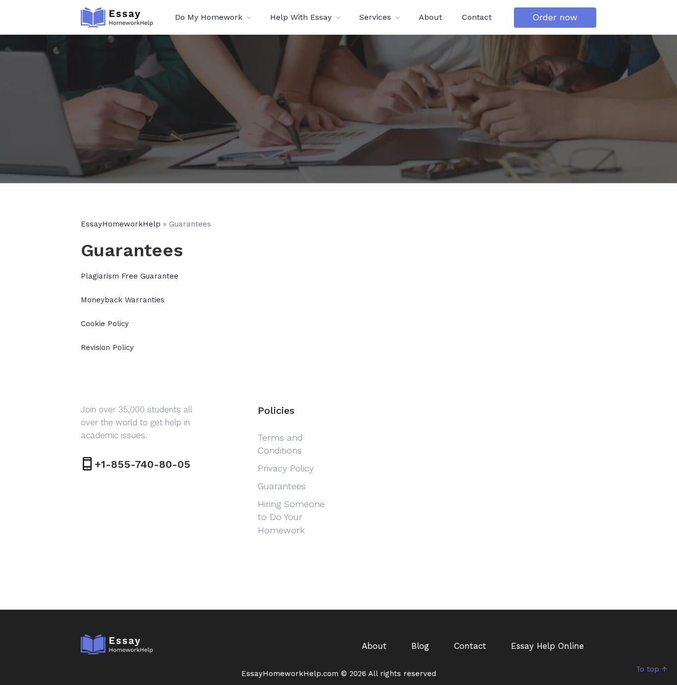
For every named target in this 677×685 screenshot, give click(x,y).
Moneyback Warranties (123, 299)
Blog (420, 646)
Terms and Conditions (280, 444)
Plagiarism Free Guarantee (129, 276)
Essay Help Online (547, 646)
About (430, 17)
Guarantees (282, 486)
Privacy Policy (286, 468)
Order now (554, 17)
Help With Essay (301, 17)
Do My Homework (208, 17)
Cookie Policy (105, 323)
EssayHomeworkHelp (121, 224)
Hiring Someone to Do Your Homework (291, 517)
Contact (477, 17)
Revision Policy (107, 347)
